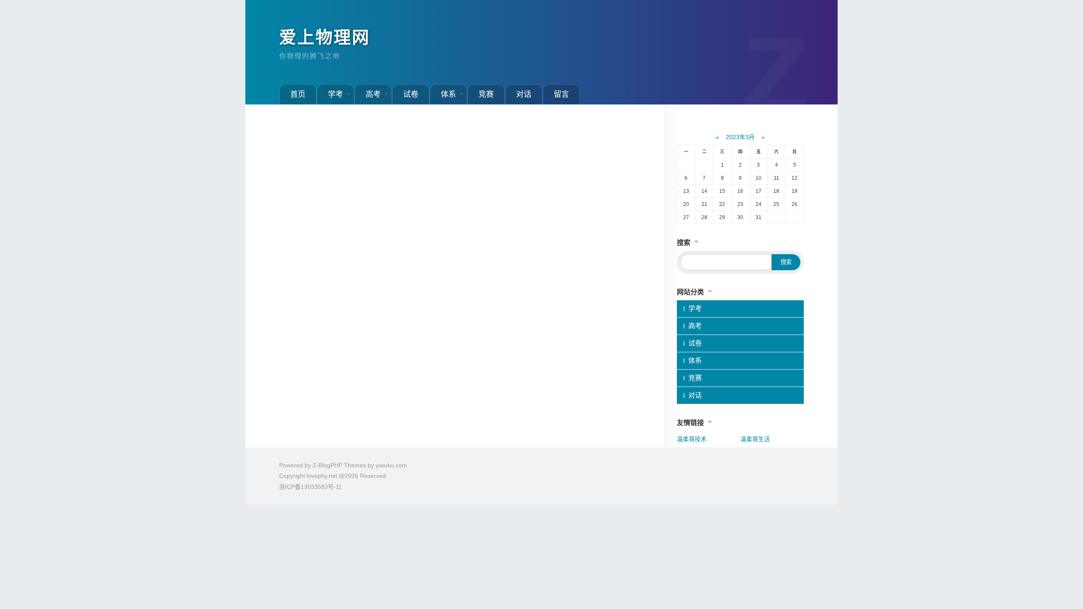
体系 (448, 94)
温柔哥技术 (691, 439)
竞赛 (486, 94)
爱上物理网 (324, 37)
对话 (523, 94)
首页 (297, 94)
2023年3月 (740, 137)
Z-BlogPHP (327, 465)
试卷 (410, 94)
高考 (373, 94)
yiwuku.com (391, 465)
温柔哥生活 (755, 439)
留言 (561, 94)
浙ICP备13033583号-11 (310, 486)
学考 (335, 94)
